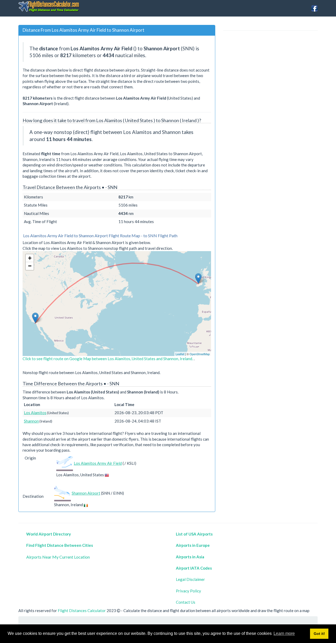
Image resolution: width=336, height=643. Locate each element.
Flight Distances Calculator (82, 610)
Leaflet (180, 354)
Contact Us (185, 602)
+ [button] (30, 258)
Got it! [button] (319, 633)
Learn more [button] (284, 633)
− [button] (30, 266)
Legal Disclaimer (190, 579)
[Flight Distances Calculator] (49, 6)
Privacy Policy (188, 590)
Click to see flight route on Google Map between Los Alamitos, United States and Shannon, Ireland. (108, 358)
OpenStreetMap (200, 354)
